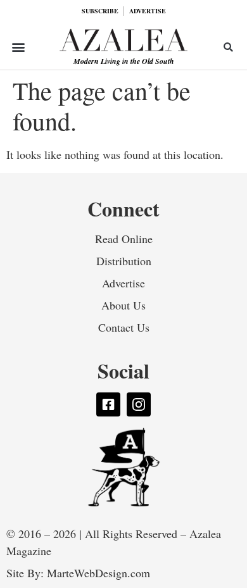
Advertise (123, 283)
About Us (123, 305)
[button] (18, 47)
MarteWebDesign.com (98, 572)
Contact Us (123, 327)
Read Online (124, 238)
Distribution (123, 260)
